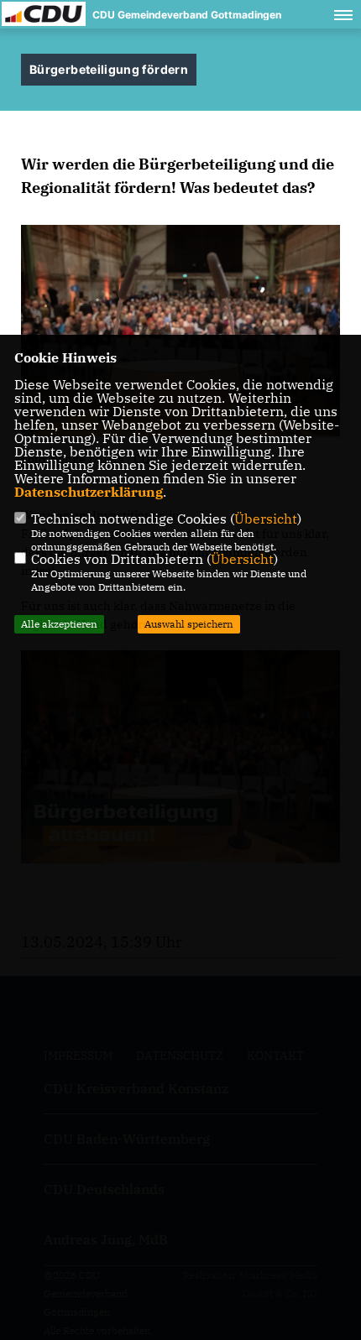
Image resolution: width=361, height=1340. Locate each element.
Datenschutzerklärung (88, 491)
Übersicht (265, 518)
